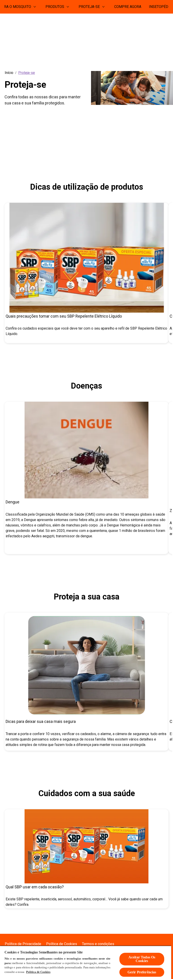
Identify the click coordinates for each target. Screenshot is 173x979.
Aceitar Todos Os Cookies (141, 959)
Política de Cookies (38, 972)
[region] (85, 962)
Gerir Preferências (141, 972)
